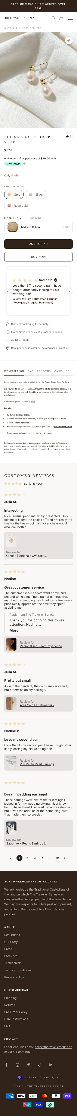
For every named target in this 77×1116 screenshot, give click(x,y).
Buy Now (38, 256)
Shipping (10, 998)
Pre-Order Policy (16, 1012)
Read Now (55, 6)
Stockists (10, 956)
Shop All (11, 28)
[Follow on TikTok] (40, 1065)
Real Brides (12, 935)
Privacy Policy (14, 977)
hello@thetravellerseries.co (53, 1047)
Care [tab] (58, 371)
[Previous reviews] (8, 291)
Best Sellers (31, 28)
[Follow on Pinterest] (29, 1065)
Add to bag (38, 243)
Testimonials (12, 963)
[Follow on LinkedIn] (51, 1065)
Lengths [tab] (44, 371)
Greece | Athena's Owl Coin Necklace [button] (25, 555)
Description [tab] (14, 371)
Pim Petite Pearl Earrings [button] (37, 764)
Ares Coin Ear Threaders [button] (37, 705)
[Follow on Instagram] (17, 1065)
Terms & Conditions (17, 970)
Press (8, 949)
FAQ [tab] (31, 371)
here (33, 401)
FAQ (7, 1026)
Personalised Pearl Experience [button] (41, 646)
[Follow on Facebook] (6, 1065)
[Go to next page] (65, 858)
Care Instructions (16, 1019)
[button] (38, 291)
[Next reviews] (69, 291)
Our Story (11, 942)
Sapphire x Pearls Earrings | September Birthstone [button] (25, 843)
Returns (9, 1005)
